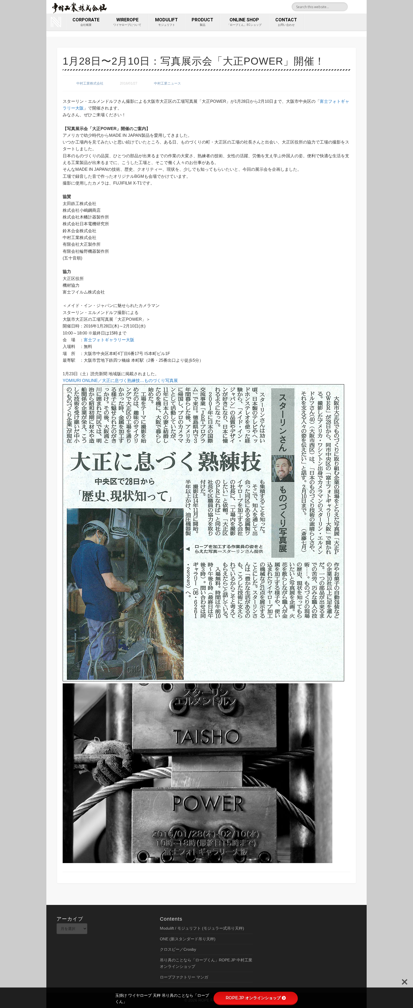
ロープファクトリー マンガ (184, 977)
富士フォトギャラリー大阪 (109, 339)
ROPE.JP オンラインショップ (253, 997)
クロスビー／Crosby (178, 949)
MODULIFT (166, 21)
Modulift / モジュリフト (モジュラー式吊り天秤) (202, 928)
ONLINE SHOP (244, 21)
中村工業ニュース (167, 83)
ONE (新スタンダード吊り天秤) (187, 939)
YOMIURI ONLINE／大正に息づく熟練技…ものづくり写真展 (120, 380)
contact (286, 21)
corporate (85, 21)
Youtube (360, 6)
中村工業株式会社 (89, 83)
